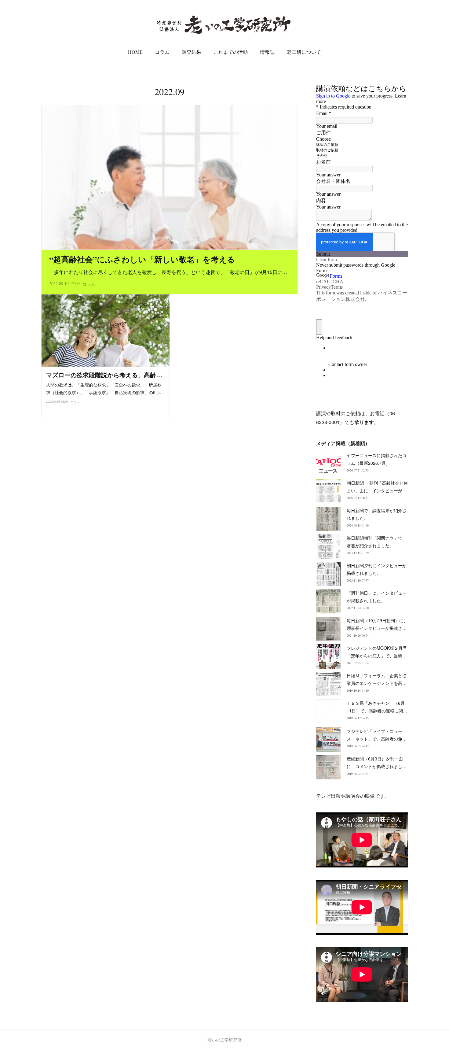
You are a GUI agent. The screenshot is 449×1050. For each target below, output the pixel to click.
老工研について (304, 52)
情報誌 (267, 52)
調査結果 (191, 52)
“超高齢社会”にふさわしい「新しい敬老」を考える (142, 259)
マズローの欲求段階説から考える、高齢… (104, 375)
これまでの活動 (231, 52)
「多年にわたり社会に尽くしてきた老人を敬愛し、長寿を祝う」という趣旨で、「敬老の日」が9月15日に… (168, 271)
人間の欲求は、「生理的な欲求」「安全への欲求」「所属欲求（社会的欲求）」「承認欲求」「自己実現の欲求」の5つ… (105, 388)
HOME (135, 52)
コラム (162, 52)
